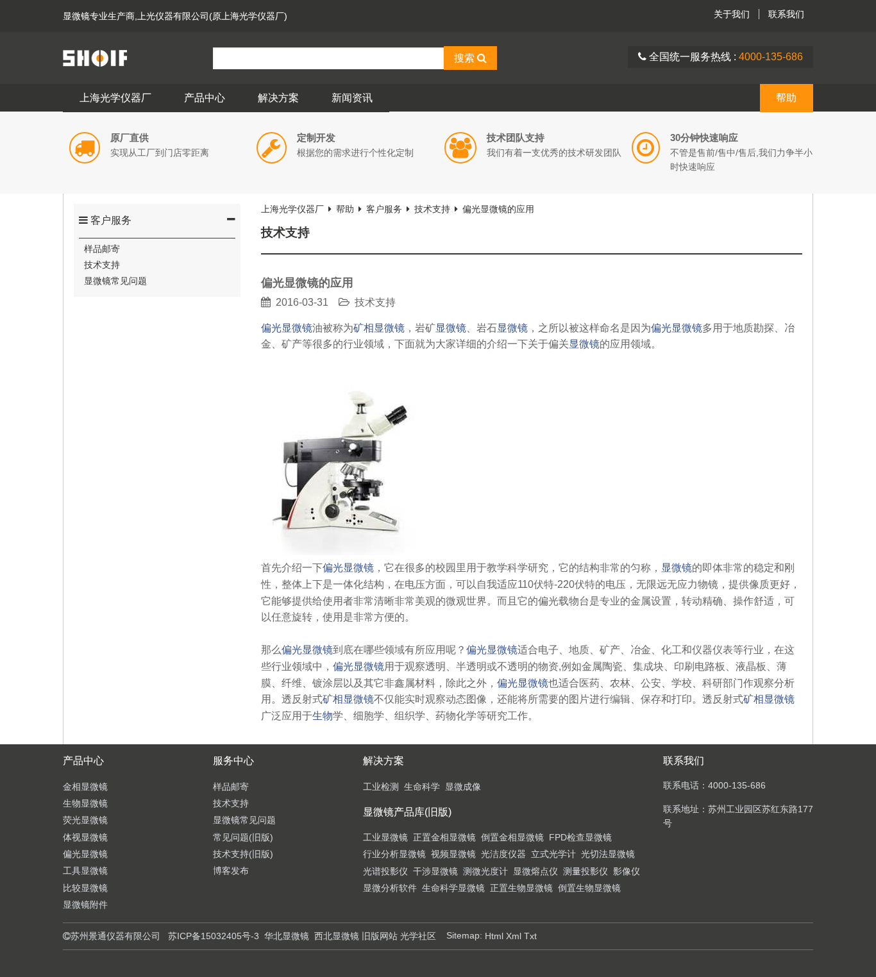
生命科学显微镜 (453, 888)
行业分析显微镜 (394, 854)
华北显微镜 (286, 936)
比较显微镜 (85, 888)
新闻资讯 (352, 97)
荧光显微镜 (85, 820)
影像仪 (626, 871)
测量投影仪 (585, 871)
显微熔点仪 (535, 871)
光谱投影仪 (385, 871)
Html (494, 936)
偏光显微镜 (286, 327)
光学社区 (418, 936)
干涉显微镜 (435, 871)
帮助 (786, 97)
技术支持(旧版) (243, 854)
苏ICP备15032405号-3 (213, 936)
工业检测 (381, 786)
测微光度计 (485, 871)
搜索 (465, 58)
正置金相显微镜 (444, 837)
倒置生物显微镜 (589, 888)
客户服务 (109, 220)
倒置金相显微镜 (512, 837)
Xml (513, 936)
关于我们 (732, 14)
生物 (322, 715)
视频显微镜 (453, 854)
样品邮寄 (102, 249)
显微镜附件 (85, 904)
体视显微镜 (85, 837)
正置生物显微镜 (521, 888)
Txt (530, 936)
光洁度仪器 (503, 854)
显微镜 (76, 16)
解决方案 (278, 97)
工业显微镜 (385, 837)
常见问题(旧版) (243, 837)
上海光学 (138, 57)
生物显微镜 (85, 803)
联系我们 (786, 14)
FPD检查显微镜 (580, 837)
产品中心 (204, 97)
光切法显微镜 (608, 854)
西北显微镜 (336, 936)
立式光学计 (553, 854)
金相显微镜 (85, 786)
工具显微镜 (85, 870)
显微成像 (463, 786)
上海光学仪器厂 (115, 97)
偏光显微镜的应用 (498, 209)
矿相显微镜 (379, 327)
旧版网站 (380, 936)
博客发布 (231, 870)
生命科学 (422, 786)
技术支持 (102, 265)
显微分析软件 (390, 888)
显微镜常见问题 (115, 281)
